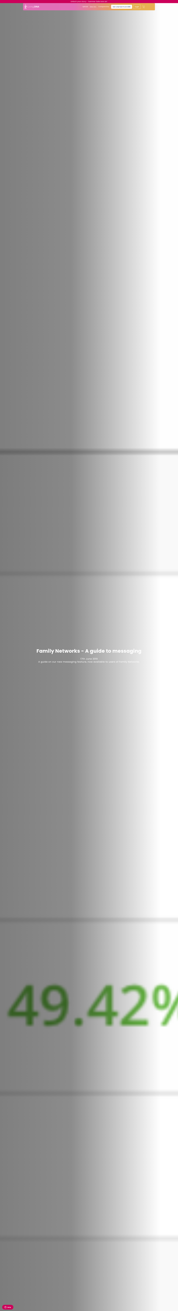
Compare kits (103, 7)
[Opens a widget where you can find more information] (7, 1307)
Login (137, 7)
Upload (85, 7)
